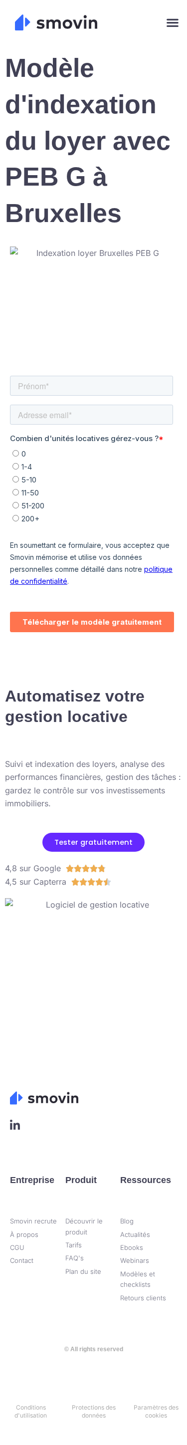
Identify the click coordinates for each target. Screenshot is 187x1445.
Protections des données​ (94, 1412)
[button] (172, 22)
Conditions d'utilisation (30, 1412)
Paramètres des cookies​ (156, 1412)
